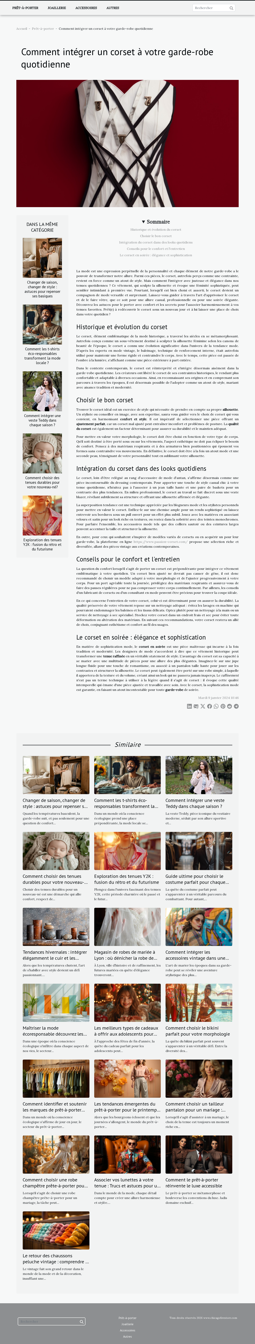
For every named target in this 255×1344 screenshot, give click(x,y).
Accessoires (86, 8)
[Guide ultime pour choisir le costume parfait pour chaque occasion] (199, 850)
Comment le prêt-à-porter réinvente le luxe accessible (194, 1183)
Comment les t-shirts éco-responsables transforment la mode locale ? (42, 355)
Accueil (21, 29)
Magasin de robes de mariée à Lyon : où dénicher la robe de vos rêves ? (124, 958)
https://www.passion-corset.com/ (161, 542)
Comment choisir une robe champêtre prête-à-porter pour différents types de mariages (54, 1186)
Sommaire (158, 222)
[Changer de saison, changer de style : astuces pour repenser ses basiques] (42, 257)
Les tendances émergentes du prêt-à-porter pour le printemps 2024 (126, 1110)
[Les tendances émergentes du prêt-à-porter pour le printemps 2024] (127, 1078)
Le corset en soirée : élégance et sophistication (156, 255)
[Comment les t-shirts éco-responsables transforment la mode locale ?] (42, 324)
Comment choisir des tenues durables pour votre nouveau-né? (42, 482)
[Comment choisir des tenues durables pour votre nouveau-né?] (42, 453)
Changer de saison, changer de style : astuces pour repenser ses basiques (42, 289)
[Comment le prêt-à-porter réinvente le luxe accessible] (199, 1154)
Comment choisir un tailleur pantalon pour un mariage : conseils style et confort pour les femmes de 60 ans (196, 1113)
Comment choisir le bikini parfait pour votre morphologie (198, 1031)
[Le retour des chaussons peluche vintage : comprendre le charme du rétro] (56, 1230)
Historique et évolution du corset (155, 229)
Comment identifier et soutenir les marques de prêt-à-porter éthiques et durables (55, 1110)
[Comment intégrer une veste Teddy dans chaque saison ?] (42, 391)
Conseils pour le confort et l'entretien (156, 249)
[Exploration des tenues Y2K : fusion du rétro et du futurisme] (42, 515)
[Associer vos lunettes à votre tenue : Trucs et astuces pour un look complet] (127, 1154)
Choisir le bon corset (156, 236)
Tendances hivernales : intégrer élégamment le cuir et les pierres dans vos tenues (55, 958)
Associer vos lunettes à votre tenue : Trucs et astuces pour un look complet (127, 1186)
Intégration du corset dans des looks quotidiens (156, 242)
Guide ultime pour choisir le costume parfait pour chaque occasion (195, 882)
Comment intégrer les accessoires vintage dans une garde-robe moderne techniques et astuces (199, 961)
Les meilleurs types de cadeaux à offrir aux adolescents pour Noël (126, 1034)
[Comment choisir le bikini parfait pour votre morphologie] (199, 1002)
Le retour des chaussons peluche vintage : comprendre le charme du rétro (56, 1262)
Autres (113, 8)
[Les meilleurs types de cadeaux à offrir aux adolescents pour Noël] (127, 1002)
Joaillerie (57, 8)
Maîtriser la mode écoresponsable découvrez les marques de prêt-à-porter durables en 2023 (53, 1037)
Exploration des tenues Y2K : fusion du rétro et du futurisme (42, 544)
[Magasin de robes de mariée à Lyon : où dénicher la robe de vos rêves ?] (127, 926)
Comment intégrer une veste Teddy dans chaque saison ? (42, 420)
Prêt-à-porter (25, 8)
